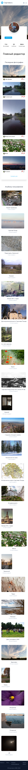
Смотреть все (14, 176)
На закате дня (8, 97)
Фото (7, 762)
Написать (8, 37)
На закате (7, 171)
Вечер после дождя (10, 136)
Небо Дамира (8, 79)
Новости (2, 762)
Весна (6, 153)
